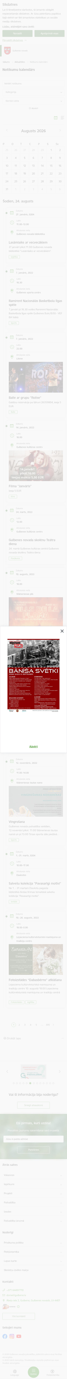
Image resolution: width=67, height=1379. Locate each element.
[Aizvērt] (62, 631)
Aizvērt (33, 746)
